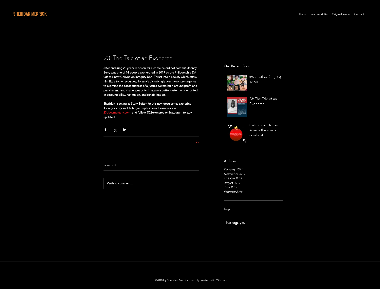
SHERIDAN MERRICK (30, 13)
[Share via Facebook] (105, 130)
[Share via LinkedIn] (125, 130)
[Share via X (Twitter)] (115, 130)
